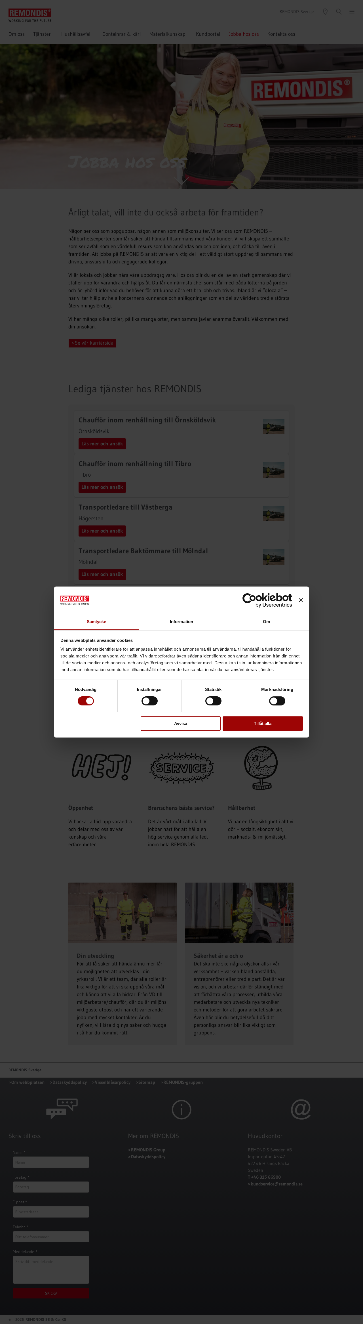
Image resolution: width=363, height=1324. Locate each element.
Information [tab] (181, 621)
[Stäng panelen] (301, 600)
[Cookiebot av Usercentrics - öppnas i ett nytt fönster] (267, 600)
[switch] (150, 700)
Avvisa (180, 723)
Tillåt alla (262, 723)
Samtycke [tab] (96, 621)
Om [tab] (266, 621)
